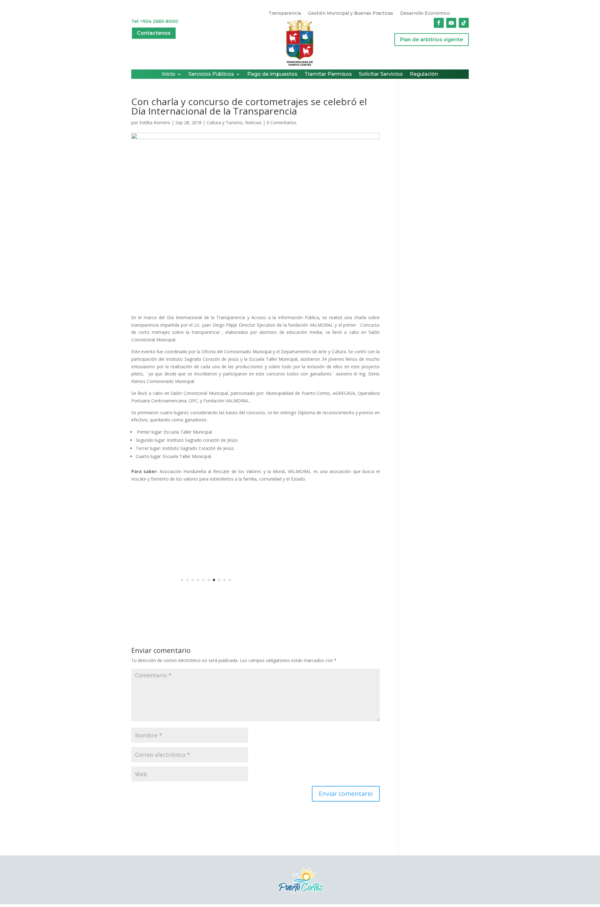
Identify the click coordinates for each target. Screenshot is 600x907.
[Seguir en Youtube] (451, 23)
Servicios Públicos (211, 74)
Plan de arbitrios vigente (431, 40)
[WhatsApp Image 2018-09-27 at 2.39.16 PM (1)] (205, 592)
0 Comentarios (282, 122)
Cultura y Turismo (224, 122)
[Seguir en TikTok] (464, 23)
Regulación (424, 74)
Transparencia (284, 13)
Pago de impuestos (272, 74)
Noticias (253, 122)
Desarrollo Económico (425, 13)
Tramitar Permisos (328, 74)
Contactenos (154, 33)
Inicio (168, 74)
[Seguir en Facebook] (439, 23)
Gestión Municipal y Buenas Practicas (350, 13)
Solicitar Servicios (381, 74)
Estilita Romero (154, 122)
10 (230, 580)
